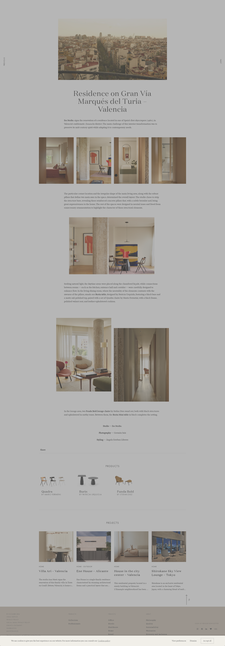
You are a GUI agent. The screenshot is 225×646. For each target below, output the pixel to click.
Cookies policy (104, 640)
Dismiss (193, 640)
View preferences (179, 640)
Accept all (207, 640)
